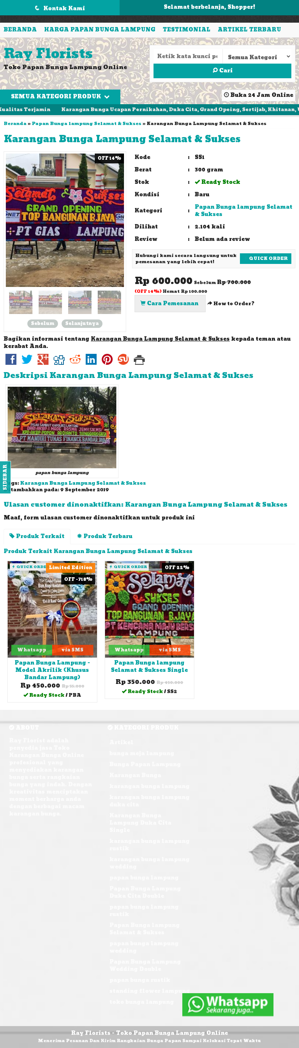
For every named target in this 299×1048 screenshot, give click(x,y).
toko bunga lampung (141, 1002)
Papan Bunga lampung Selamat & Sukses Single (149, 666)
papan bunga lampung (144, 877)
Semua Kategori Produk (56, 96)
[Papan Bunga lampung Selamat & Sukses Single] (149, 609)
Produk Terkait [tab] (40, 536)
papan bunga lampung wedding (144, 947)
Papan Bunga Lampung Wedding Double (145, 965)
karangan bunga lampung (149, 786)
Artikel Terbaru (249, 29)
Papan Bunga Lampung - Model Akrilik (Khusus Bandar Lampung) (52, 670)
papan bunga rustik (139, 980)
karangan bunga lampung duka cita (149, 801)
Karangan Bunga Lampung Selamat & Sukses (122, 139)
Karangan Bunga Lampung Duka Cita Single (140, 823)
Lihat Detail (55, 696)
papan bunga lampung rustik (144, 911)
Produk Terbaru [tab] (107, 536)
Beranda (20, 29)
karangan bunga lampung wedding (149, 863)
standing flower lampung (149, 991)
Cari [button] (225, 70)
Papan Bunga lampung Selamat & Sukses (86, 124)
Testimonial (186, 29)
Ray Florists (48, 54)
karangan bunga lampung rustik (149, 845)
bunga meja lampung (141, 753)
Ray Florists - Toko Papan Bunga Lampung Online (149, 1033)
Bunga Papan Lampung (145, 764)
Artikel (121, 742)
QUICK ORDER (268, 258)
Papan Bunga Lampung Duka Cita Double (145, 892)
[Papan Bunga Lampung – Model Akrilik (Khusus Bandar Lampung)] (52, 609)
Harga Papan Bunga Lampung (99, 29)
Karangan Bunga (135, 775)
